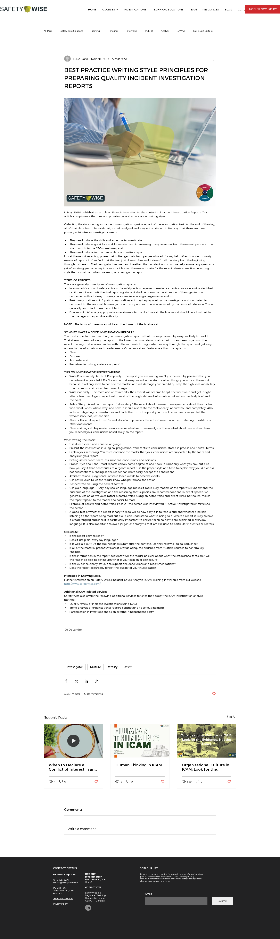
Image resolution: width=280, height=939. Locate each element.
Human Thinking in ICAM (138, 765)
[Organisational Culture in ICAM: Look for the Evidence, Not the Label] (206, 741)
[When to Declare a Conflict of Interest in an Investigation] (73, 741)
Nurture (95, 667)
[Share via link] (96, 681)
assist (128, 667)
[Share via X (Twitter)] (76, 681)
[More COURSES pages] (117, 9)
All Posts (48, 30)
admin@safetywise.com (65, 882)
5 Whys (181, 30)
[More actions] (213, 58)
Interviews (131, 30)
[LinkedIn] (88, 908)
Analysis (165, 30)
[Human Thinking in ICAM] (140, 741)
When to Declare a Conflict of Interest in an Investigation (71, 767)
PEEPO (149, 30)
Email (148, 893)
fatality (112, 667)
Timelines (113, 30)
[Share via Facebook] (66, 681)
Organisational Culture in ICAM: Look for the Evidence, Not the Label (205, 767)
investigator (75, 667)
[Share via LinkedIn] (86, 681)
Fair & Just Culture (203, 30)
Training (95, 30)
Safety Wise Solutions (71, 30)
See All (231, 716)
